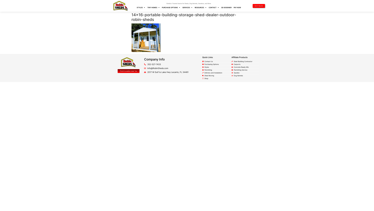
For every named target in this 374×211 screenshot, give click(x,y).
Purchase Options (170, 7)
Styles (140, 7)
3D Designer (226, 7)
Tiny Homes (152, 7)
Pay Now (237, 7)
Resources (199, 7)
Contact (213, 7)
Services (186, 7)
